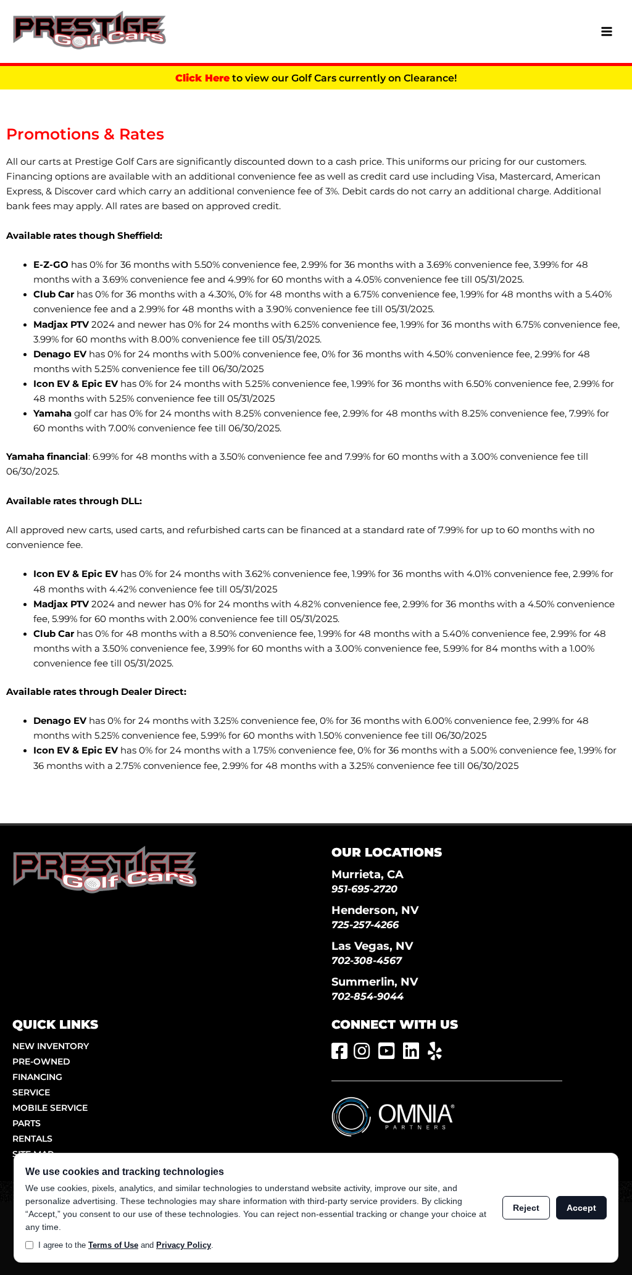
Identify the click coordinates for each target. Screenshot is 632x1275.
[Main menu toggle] (607, 31)
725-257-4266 (365, 925)
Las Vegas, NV (372, 946)
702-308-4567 (366, 960)
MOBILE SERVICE (50, 1107)
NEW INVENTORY (50, 1046)
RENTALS (32, 1138)
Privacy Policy (183, 1245)
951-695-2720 (364, 889)
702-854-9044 (367, 996)
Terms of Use (113, 1245)
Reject (526, 1208)
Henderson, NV (374, 910)
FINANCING (37, 1076)
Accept (581, 1208)
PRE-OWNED (41, 1061)
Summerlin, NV (374, 981)
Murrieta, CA (367, 874)
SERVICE (31, 1092)
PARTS (26, 1123)
